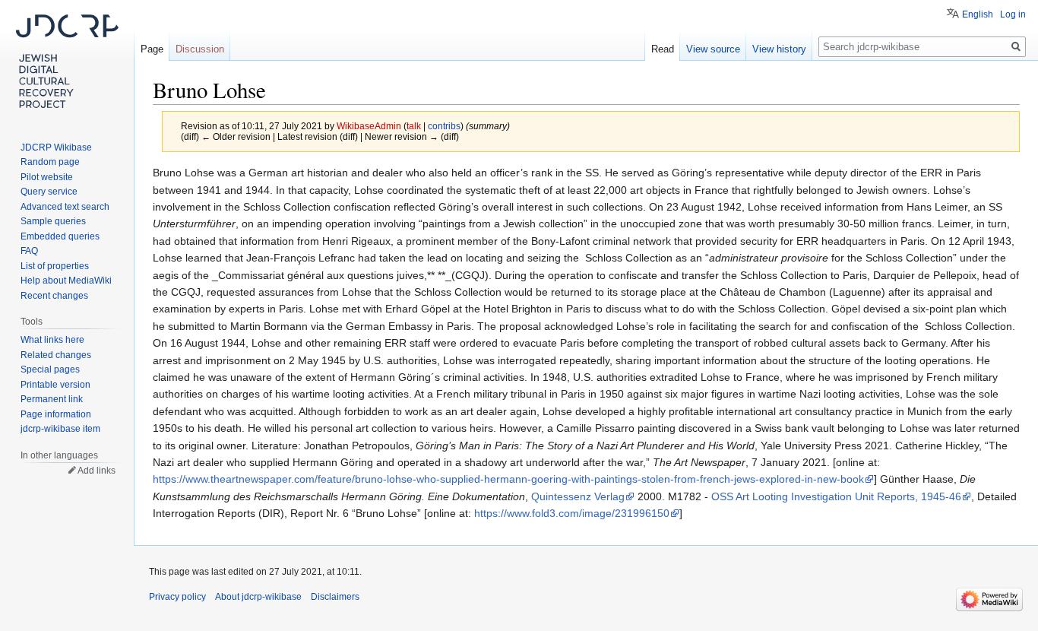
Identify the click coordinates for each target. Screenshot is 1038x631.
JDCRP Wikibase (56, 147)
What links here (52, 340)
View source (713, 49)
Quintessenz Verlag (578, 496)
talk (414, 126)
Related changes (56, 355)
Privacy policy (177, 596)
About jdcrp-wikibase (258, 596)
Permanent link (52, 399)
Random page (50, 162)
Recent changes (54, 295)
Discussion (200, 49)
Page (152, 49)
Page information (56, 414)
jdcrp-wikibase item (60, 428)
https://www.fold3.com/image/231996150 (571, 513)
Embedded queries (60, 236)
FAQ (29, 251)
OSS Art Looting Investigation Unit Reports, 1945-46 (836, 496)
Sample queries (53, 221)
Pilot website (47, 177)
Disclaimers (335, 596)
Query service (49, 191)
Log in (1013, 14)
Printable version (55, 384)
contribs (444, 126)
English (977, 14)
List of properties (55, 266)
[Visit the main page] (67, 61)
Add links (97, 470)
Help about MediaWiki (66, 280)
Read (662, 49)
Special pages (50, 369)
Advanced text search (65, 206)
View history (779, 49)
